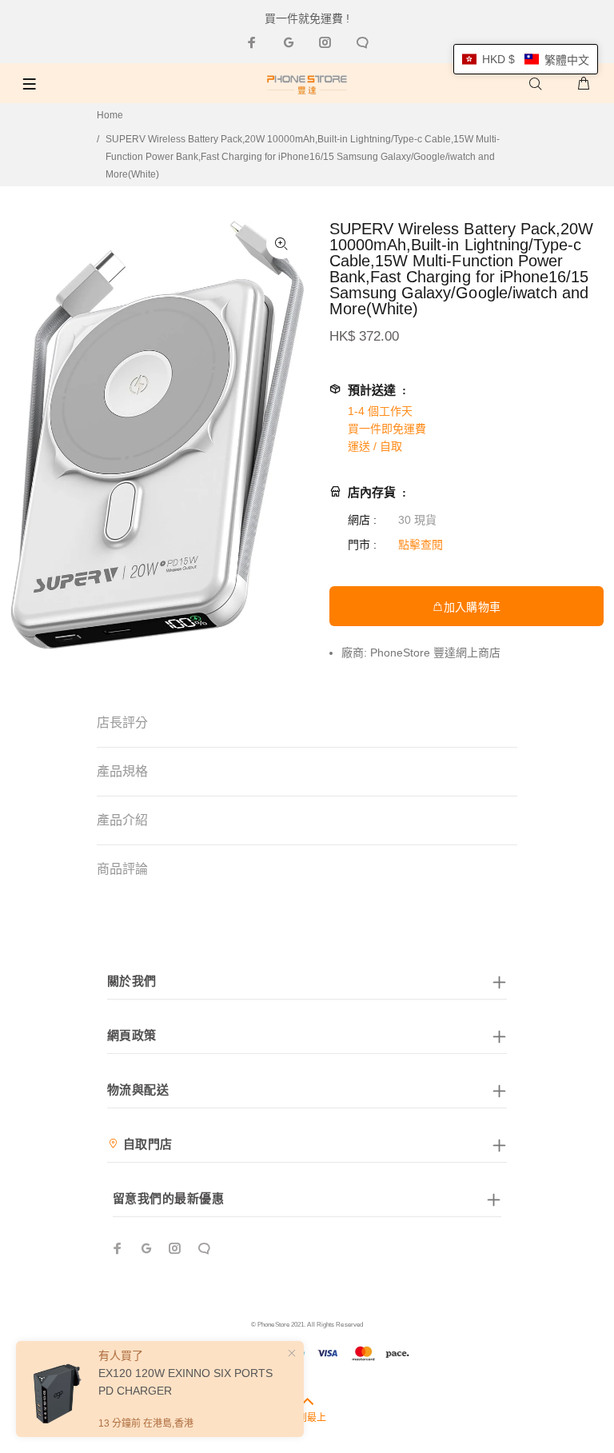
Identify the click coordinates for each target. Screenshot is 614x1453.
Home (110, 115)
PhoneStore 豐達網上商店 (435, 652)
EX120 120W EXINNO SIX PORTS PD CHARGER (185, 1382)
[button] (525, 59)
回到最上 (307, 1417)
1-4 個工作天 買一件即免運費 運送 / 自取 (387, 429)
